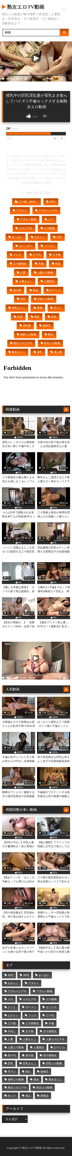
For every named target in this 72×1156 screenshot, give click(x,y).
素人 (28, 1095)
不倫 (41, 263)
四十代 (12, 1055)
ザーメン (31, 1007)
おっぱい (17, 237)
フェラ (17, 254)
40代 (26, 975)
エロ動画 (49, 228)
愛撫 (39, 307)
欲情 (19, 316)
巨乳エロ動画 (45, 298)
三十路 (56, 254)
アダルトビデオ (48, 210)
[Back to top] (60, 1144)
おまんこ (39, 237)
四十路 (30, 1055)
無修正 (47, 325)
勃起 (35, 290)
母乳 (37, 316)
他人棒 (17, 290)
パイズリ (49, 245)
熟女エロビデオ (22, 343)
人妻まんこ (25, 281)
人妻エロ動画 (45, 272)
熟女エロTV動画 (25, 7)
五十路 (30, 1031)
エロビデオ (25, 228)
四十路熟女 (50, 1055)
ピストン (13, 1015)
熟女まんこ (18, 352)
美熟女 (45, 1095)
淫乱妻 (27, 325)
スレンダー (25, 245)
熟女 (50, 334)
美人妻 (58, 352)
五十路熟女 (50, 1031)
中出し (12, 1031)
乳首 (57, 263)
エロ (50, 219)
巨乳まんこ (18, 307)
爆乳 (39, 352)
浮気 (53, 316)
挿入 (28, 1071)
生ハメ (12, 1095)
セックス (51, 1007)
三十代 (37, 254)
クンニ (12, 1007)
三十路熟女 (19, 263)
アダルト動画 (28, 219)
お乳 (59, 237)
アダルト (21, 210)
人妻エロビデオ (55, 1039)
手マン (58, 307)
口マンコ (55, 290)
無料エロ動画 (28, 334)
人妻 (23, 272)
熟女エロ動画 (52, 343)
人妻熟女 (49, 281)
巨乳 (23, 298)
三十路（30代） (28, 201)
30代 (52, 201)
